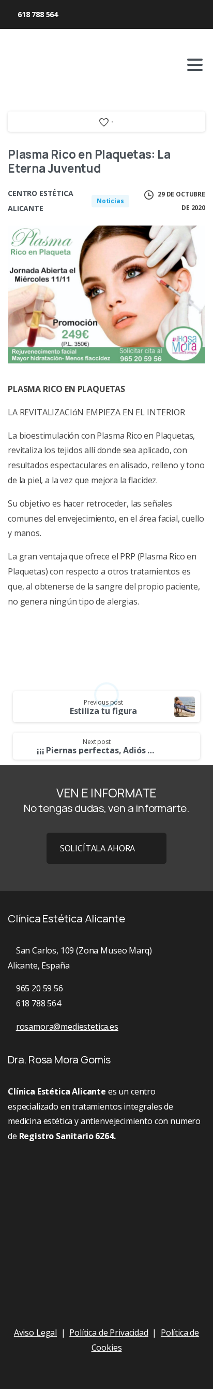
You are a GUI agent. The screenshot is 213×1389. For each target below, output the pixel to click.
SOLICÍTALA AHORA (97, 848)
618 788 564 (38, 14)
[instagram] (109, 14)
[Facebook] (78, 14)
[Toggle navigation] (195, 65)
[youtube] (94, 14)
